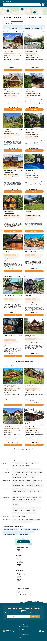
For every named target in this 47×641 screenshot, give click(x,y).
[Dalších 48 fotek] (34, 161)
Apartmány (31, 463)
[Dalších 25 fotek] (13, 80)
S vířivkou (25, 469)
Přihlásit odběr (35, 616)
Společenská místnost (16, 477)
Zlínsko (18, 565)
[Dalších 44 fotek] (34, 286)
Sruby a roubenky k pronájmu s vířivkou (12, 531)
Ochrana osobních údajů (24, 626)
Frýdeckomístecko (20, 556)
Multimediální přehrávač (29, 474)
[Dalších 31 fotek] (13, 415)
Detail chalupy (13, 109)
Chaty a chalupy (15, 463)
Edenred (23, 516)
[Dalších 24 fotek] (34, 80)
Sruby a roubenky (23, 463)
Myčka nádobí (33, 472)
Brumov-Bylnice (20, 582)
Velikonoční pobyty (29, 519)
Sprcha (22, 474)
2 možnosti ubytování (15, 302)
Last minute (14, 493)
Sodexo (18, 516)
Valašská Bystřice (16, 28)
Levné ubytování (15, 512)
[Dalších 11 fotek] (13, 242)
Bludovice (19, 573)
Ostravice (6, 337)
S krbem (32, 477)
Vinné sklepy (14, 465)
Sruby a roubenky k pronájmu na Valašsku (29, 529)
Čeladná (37, 28)
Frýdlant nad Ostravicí (29, 51)
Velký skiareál (37, 502)
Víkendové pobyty (29, 522)
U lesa (40, 497)
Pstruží (6, 28)
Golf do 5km (19, 497)
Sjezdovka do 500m (29, 502)
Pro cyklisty (20, 507)
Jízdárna (28, 497)
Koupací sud (22, 488)
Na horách (33, 499)
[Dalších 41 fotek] (13, 376)
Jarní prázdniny (37, 519)
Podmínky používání (23, 624)
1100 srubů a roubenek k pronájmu (17, 21)
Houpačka (28, 480)
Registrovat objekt (23, 629)
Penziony (36, 463)
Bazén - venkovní (15, 483)
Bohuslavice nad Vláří (21, 574)
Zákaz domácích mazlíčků (17, 491)
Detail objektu (13, 271)
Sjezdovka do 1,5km (16, 502)
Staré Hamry (28, 426)
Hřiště (13, 497)
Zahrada (23, 485)
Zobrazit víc (18, 583)
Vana (13, 474)
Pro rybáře (26, 507)
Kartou (13, 516)
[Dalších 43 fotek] (13, 120)
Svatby (33, 510)
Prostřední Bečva (32, 25)
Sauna (37, 474)
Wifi (28, 477)
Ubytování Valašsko (24, 534)
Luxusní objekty (32, 507)
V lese (23, 502)
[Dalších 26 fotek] (34, 202)
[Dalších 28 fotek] (34, 41)
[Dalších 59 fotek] (34, 242)
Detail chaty (12, 69)
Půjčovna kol (32, 491)
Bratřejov (19, 579)
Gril (38, 483)
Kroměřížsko (19, 558)
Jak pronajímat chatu (23, 632)
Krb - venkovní (32, 483)
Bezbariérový (39, 491)
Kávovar (18, 472)
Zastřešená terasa (38, 485)
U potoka (14, 499)
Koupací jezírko (21, 480)
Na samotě (20, 499)
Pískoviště (40, 480)
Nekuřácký (26, 491)
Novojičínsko (19, 559)
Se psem (39, 469)
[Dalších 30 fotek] (13, 202)
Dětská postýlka (15, 488)
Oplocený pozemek (16, 485)
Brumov (18, 580)
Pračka (17, 474)
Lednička (27, 472)
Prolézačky (34, 480)
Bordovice (19, 576)
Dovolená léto (15, 522)
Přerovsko (19, 561)
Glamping (28, 465)
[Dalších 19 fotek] (34, 326)
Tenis (24, 497)
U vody (13, 469)
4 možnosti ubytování (15, 59)
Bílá (17, 571)
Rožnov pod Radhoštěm (30, 296)
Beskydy (12, 51)
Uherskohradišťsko (20, 562)
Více (13, 63)
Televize (24, 477)
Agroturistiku (23, 512)
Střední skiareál (15, 504)
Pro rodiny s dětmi (32, 469)
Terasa (22, 483)
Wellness (39, 507)
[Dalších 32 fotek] (34, 376)
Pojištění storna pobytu (24, 634)
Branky (18, 577)
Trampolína (14, 480)
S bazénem (19, 469)
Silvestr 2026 (14, 519)
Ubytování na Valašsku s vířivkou (10, 529)
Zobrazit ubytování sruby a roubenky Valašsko (23, 361)
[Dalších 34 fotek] (13, 41)
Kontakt (20, 637)
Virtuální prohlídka (30, 488)
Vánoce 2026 (21, 519)
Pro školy (21, 510)
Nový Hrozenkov (8, 25)
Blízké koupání (26, 499)
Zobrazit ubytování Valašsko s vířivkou (23, 449)
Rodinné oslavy (27, 510)
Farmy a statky (21, 465)
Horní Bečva (28, 28)
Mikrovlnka (40, 472)
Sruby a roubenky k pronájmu (10, 534)
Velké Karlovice (20, 25)
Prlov (27, 213)
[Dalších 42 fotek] (13, 286)
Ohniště (26, 483)
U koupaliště (34, 497)
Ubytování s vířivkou (28, 531)
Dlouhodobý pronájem (31, 512)
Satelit (23, 472)
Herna (13, 472)
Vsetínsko (19, 564)
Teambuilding (14, 510)
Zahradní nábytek (30, 485)
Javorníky (18, 550)
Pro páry (14, 507)
